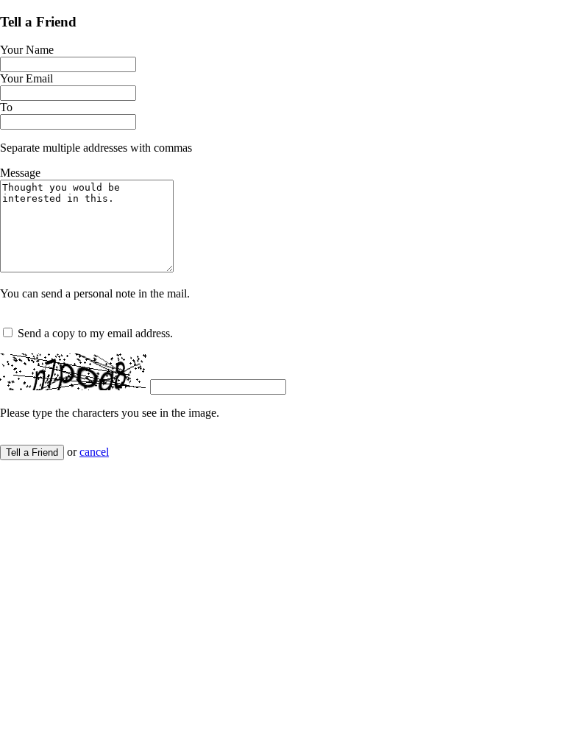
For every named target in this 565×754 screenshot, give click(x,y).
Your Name (27, 49)
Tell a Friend (32, 452)
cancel (94, 451)
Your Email (26, 78)
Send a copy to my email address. (95, 333)
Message (20, 172)
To (6, 107)
